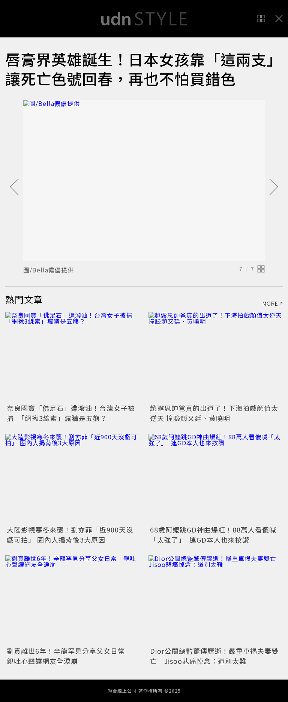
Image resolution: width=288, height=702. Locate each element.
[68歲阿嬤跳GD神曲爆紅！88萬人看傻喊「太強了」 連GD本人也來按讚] (215, 478)
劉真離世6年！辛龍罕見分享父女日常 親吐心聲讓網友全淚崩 (69, 656)
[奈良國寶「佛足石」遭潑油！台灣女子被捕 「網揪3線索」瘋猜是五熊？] (72, 357)
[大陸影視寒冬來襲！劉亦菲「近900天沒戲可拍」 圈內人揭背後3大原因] (72, 478)
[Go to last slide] (14, 187)
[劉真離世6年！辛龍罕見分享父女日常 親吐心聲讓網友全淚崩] (72, 600)
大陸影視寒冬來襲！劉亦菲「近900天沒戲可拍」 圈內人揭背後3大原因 (70, 534)
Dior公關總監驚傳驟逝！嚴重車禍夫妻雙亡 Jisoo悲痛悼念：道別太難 (214, 656)
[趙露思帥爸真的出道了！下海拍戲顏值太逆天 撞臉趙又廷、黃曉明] (215, 357)
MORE (270, 303)
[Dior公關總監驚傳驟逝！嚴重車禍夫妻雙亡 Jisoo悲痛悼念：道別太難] (215, 600)
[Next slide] (274, 187)
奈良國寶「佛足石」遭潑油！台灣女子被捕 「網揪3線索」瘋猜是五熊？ (71, 413)
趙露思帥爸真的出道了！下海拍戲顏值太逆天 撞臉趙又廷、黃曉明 (214, 413)
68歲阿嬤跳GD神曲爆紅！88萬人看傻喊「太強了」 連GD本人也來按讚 (213, 534)
